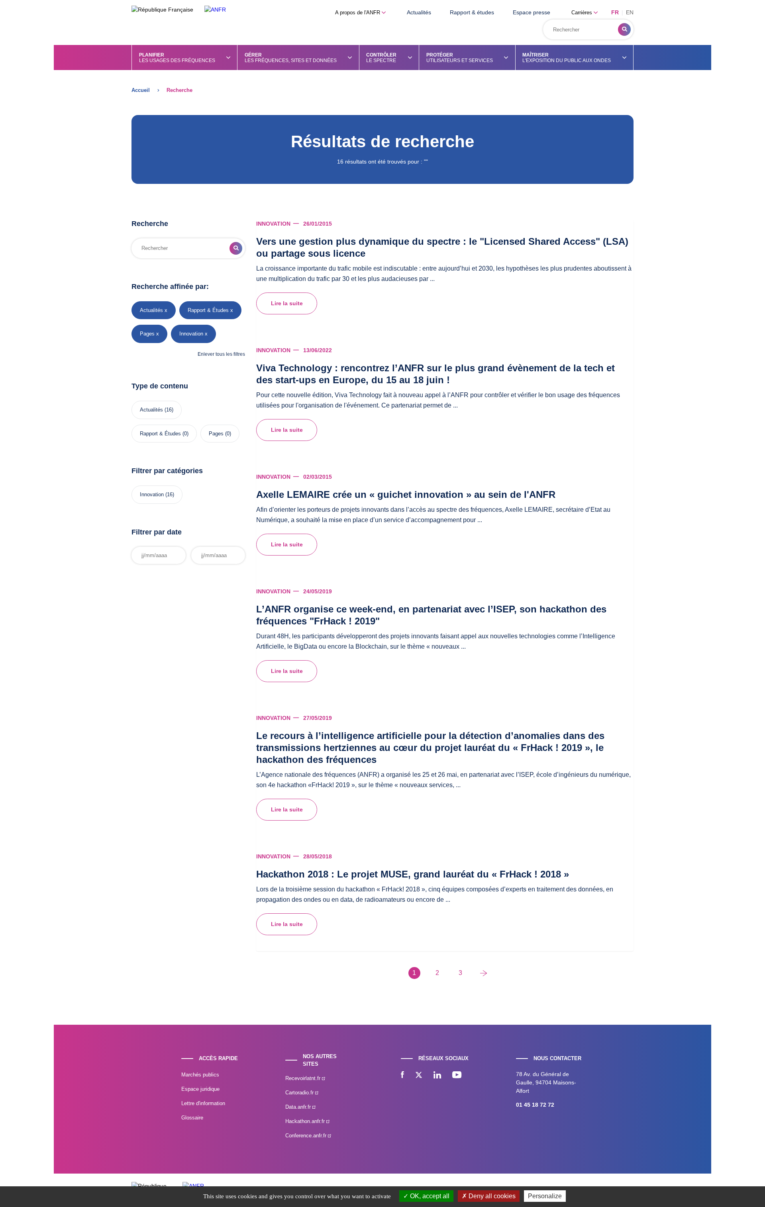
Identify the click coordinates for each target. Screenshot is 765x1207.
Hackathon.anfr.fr (305, 1121)
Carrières (582, 13)
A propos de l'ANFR (358, 13)
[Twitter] (418, 1076)
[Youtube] (456, 1076)
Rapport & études (472, 12)
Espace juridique (200, 1089)
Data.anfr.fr (298, 1107)
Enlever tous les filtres (221, 354)
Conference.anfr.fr (306, 1136)
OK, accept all (428, 1196)
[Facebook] (402, 1076)
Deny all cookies (491, 1196)
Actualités (419, 12)
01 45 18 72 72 (535, 1105)
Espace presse (531, 12)
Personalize (545, 1196)
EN (630, 12)
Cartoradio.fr (300, 1093)
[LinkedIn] (437, 1076)
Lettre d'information (203, 1103)
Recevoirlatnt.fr (303, 1078)
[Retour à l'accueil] (215, 10)
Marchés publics (200, 1075)
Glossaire (192, 1118)
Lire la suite (287, 303)
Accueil (140, 90)
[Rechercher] (624, 29)
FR (615, 12)
